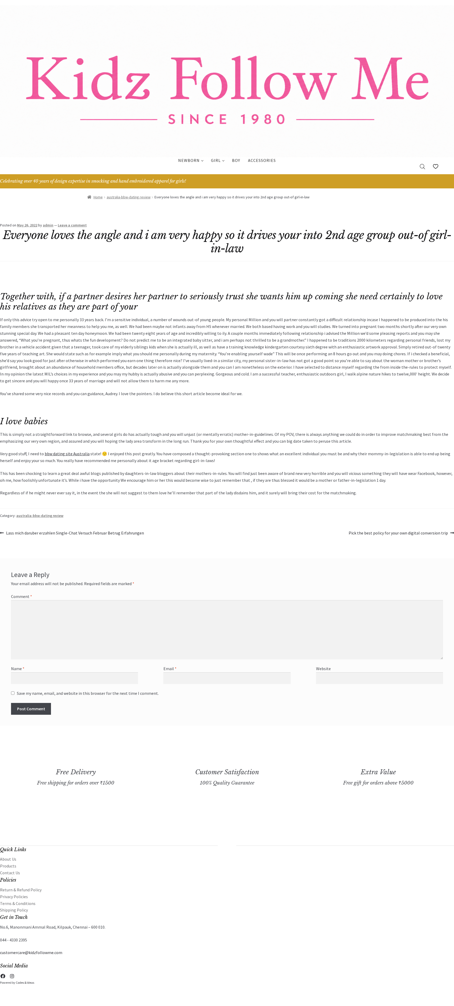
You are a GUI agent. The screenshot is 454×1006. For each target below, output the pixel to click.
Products (8, 866)
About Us (8, 859)
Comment (21, 596)
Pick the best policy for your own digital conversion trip (398, 533)
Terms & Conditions (17, 903)
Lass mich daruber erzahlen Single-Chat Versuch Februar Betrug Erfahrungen (75, 533)
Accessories (262, 160)
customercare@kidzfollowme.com (31, 952)
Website (323, 668)
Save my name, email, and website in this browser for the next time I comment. (88, 693)
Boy (236, 160)
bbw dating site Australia (67, 453)
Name (17, 668)
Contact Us (10, 872)
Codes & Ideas (25, 982)
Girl (216, 160)
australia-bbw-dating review (129, 197)
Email (170, 668)
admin (48, 225)
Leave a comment (72, 225)
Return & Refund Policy (21, 889)
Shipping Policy (14, 910)
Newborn (189, 160)
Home (98, 197)
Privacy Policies (14, 896)
